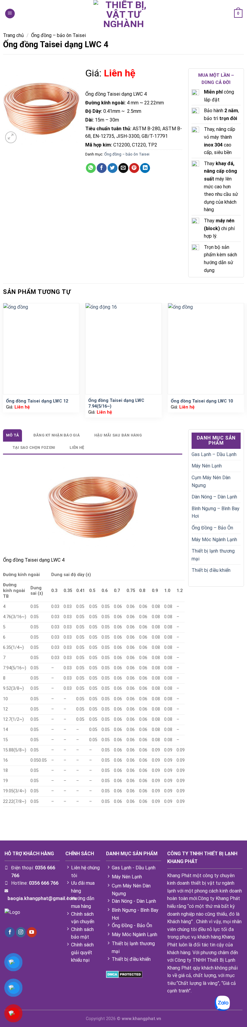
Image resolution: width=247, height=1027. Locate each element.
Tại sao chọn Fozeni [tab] (33, 447)
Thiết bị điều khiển (211, 570)
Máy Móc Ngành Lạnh (214, 539)
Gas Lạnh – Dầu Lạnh (214, 454)
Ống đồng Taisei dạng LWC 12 (37, 401)
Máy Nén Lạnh (207, 466)
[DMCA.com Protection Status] (124, 974)
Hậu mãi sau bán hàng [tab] (118, 435)
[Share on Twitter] (112, 168)
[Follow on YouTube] (32, 932)
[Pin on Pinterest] (134, 168)
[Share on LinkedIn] (145, 168)
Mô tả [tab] (12, 435)
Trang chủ (13, 35)
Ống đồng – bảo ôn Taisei (58, 35)
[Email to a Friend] (123, 168)
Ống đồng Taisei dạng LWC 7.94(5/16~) (116, 403)
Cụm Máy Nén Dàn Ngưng (211, 481)
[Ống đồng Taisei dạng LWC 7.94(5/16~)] (123, 348)
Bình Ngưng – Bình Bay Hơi (215, 512)
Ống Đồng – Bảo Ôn (212, 528)
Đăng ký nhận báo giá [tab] (56, 435)
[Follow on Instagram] (21, 932)
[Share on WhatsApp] (91, 168)
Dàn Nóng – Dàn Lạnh (214, 497)
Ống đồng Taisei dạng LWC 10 (202, 401)
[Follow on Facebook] (10, 932)
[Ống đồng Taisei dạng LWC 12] (41, 348)
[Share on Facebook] (102, 168)
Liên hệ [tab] (77, 447)
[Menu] (10, 14)
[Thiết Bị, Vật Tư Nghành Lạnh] (123, 13)
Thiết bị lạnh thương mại (213, 555)
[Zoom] (11, 137)
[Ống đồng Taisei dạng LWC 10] (206, 348)
